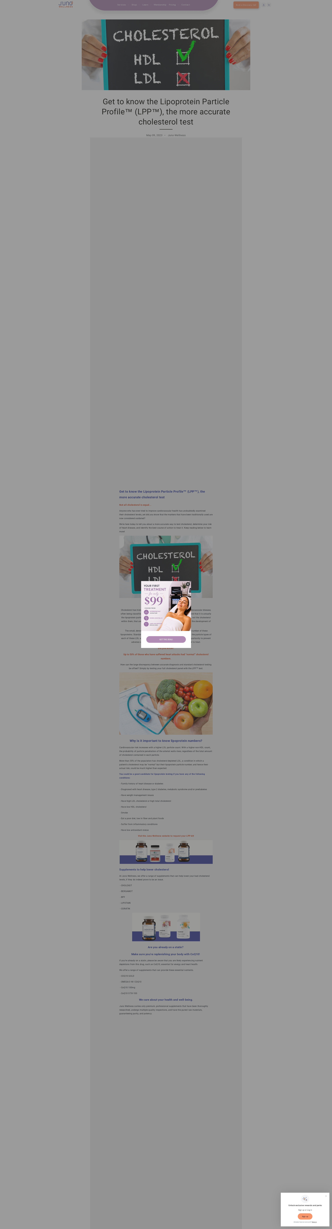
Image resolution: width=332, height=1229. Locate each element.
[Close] (188, 584)
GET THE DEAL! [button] (166, 639)
